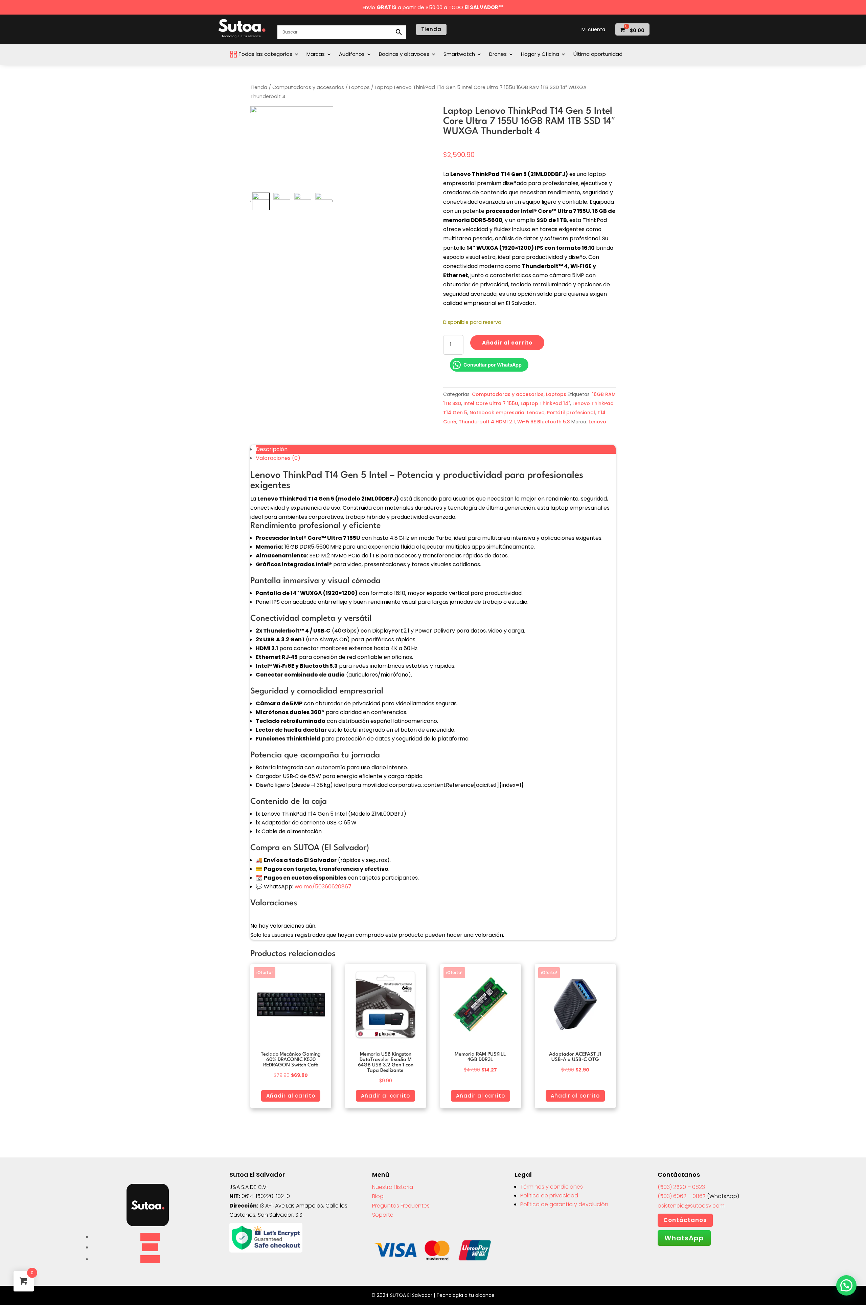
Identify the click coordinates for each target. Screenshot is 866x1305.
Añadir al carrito (507, 342)
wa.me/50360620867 (323, 886)
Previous (251, 199)
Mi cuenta (593, 30)
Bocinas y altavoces (404, 55)
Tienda (431, 29)
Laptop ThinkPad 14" (545, 403)
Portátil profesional (571, 412)
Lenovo (597, 421)
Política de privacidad (549, 1195)
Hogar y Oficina (540, 55)
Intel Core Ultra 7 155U (490, 403)
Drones (498, 55)
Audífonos (352, 55)
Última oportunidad (597, 55)
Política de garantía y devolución (564, 1204)
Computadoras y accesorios (308, 87)
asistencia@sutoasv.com (691, 1206)
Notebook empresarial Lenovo (507, 412)
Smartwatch (459, 55)
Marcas (315, 55)
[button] (846, 1285)
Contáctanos (685, 1220)
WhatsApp (684, 1238)
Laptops (359, 87)
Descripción (272, 449)
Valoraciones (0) (278, 458)
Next (331, 199)
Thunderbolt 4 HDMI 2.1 (487, 421)
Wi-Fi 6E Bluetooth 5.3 (543, 421)
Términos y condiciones (551, 1187)
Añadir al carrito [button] (290, 1095)
